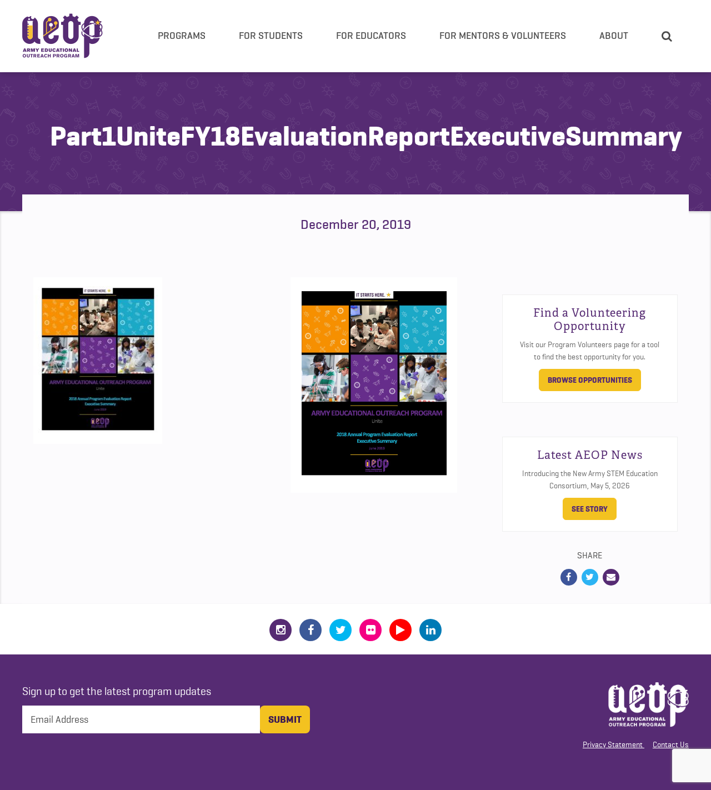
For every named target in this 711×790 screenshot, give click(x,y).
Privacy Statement (613, 744)
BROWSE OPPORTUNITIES (590, 380)
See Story (590, 508)
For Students (271, 35)
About (613, 35)
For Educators (371, 35)
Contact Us (671, 744)
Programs (182, 35)
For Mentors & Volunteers (502, 35)
